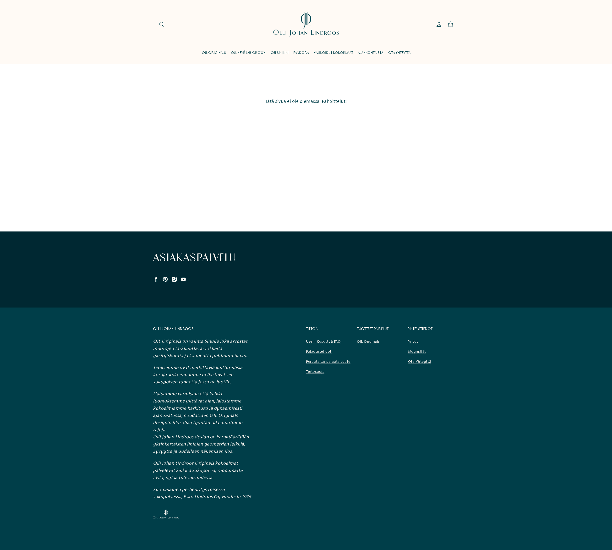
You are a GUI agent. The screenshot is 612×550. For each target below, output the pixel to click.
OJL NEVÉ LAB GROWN (248, 52)
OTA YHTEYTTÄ (399, 52)
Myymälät (417, 351)
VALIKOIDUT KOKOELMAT (333, 52)
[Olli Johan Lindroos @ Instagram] (174, 278)
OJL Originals (368, 341)
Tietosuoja (315, 371)
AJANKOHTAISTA (370, 52)
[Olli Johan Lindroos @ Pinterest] (165, 278)
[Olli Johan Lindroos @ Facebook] (156, 278)
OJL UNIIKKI (280, 52)
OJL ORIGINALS (214, 52)
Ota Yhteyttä (419, 361)
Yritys (413, 341)
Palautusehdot (319, 351)
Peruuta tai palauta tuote (328, 361)
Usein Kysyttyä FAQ (323, 341)
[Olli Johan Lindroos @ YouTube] (183, 278)
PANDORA (301, 52)
